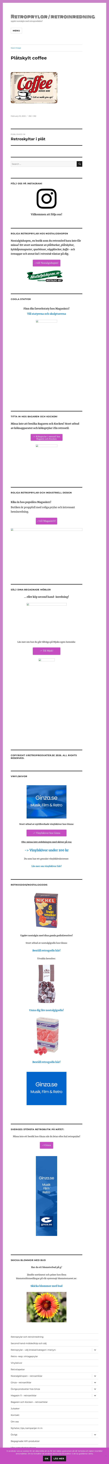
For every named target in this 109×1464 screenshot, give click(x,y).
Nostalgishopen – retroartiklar (26, 1376)
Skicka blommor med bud (46, 1286)
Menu (16, 30)
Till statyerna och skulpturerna (46, 313)
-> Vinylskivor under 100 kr (47, 850)
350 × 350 (32, 116)
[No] (105, 1456)
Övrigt (14, 1434)
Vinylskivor (16, 1363)
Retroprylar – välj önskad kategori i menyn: (33, 1350)
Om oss (15, 1421)
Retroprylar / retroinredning (53, 16)
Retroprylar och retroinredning (27, 1337)
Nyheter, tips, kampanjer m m (27, 1428)
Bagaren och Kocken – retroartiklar (29, 1402)
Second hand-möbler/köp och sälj (29, 1343)
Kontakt (15, 1415)
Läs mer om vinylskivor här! (47, 866)
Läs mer (59, 1458)
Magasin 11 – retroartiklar (23, 1395)
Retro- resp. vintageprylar (24, 1356)
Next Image (16, 48)
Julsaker (15, 1408)
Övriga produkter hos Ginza (25, 1389)
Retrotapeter (18, 1369)
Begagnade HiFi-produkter (25, 1441)
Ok (47, 1458)
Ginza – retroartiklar (21, 1382)
